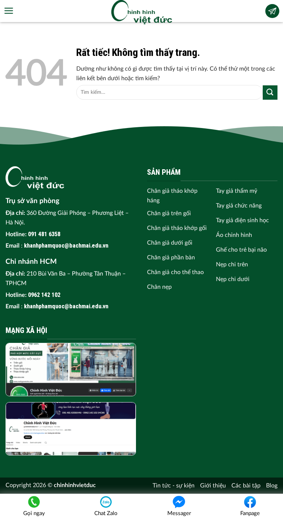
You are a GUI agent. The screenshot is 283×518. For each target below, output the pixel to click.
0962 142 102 (44, 294)
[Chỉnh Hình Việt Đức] (141, 12)
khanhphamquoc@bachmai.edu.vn (66, 245)
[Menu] (9, 11)
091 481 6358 (44, 234)
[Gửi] (270, 92)
